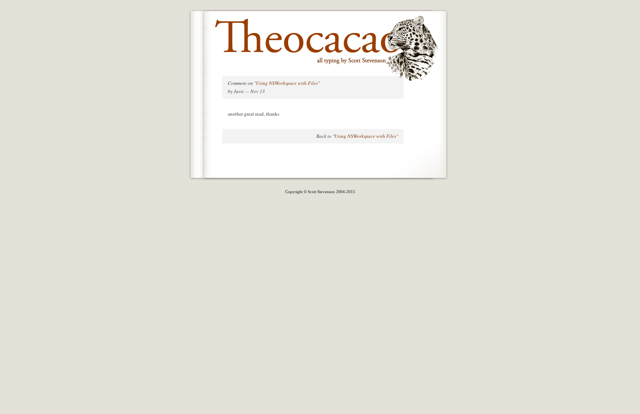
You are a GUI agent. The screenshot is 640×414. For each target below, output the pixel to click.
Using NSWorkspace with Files (287, 83)
